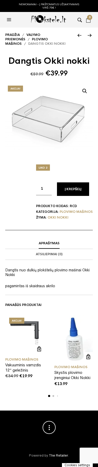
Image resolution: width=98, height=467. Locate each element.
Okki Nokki (58, 217)
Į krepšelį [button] (39, 349)
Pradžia (12, 35)
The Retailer (58, 455)
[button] (10, 20)
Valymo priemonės (22, 37)
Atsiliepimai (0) (49, 254)
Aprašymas (49, 243)
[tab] (49, 243)
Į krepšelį (73, 189)
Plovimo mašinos (76, 212)
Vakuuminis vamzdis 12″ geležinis (23, 367)
